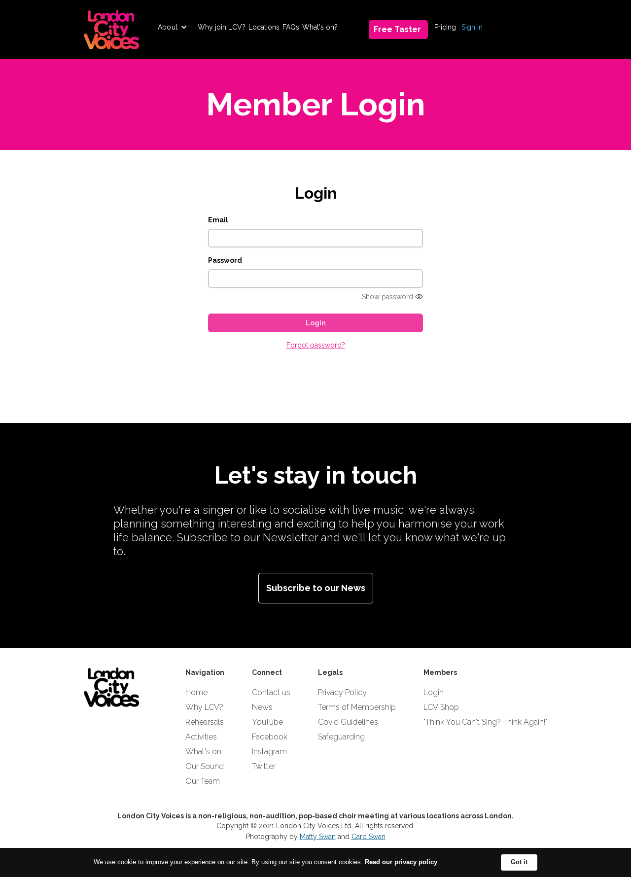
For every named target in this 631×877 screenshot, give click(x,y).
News (262, 707)
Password (225, 260)
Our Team (202, 781)
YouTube (267, 722)
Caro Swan (368, 837)
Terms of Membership (357, 707)
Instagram (269, 751)
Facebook (269, 736)
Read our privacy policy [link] (401, 862)
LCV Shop (441, 707)
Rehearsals (204, 722)
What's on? (320, 27)
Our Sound (204, 766)
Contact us (271, 692)
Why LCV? (204, 707)
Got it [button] (519, 862)
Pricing (445, 27)
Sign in (472, 27)
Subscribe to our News (315, 588)
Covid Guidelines (348, 722)
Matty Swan (318, 837)
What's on (203, 751)
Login (433, 692)
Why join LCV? (221, 27)
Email (218, 220)
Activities (201, 736)
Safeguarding (341, 736)
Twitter (264, 766)
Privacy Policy (342, 692)
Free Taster (397, 29)
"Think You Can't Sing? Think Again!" (485, 722)
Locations (264, 27)
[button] (172, 27)
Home (196, 692)
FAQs (290, 27)
